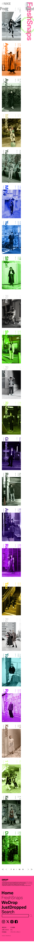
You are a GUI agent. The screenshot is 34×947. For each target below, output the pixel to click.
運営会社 (4, 927)
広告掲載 (12, 927)
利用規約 (4, 932)
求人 (11, 929)
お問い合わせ (5, 929)
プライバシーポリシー (15, 932)
